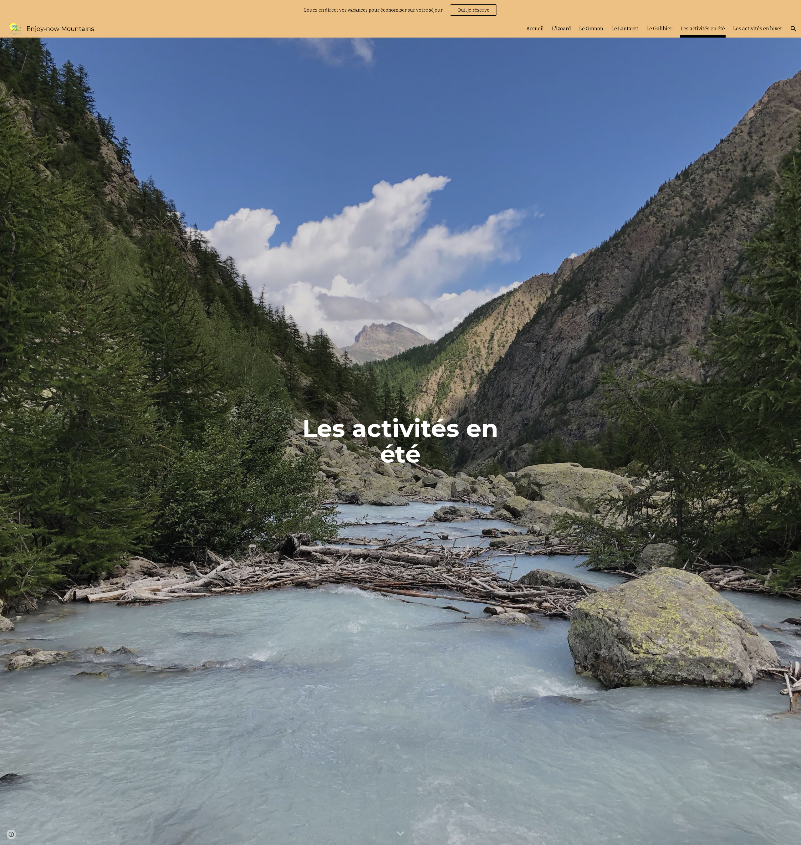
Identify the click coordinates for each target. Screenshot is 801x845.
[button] (793, 28)
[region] (400, 10)
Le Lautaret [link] (624, 29)
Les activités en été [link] (703, 29)
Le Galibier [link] (659, 29)
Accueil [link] (535, 29)
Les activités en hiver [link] (757, 29)
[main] (400, 441)
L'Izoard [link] (561, 29)
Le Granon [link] (591, 29)
